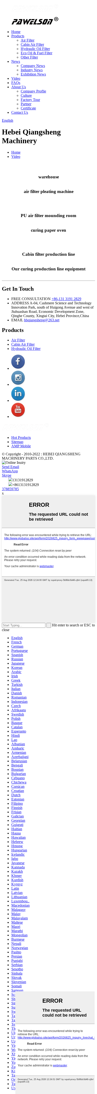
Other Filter (29, 57)
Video (15, 78)
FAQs (15, 83)
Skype (6, 475)
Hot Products (21, 438)
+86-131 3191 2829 (66, 299)
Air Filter (27, 40)
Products (17, 36)
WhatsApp (10, 471)
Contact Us (19, 112)
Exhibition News (33, 74)
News (15, 61)
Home (15, 32)
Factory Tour (30, 100)
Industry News (32, 70)
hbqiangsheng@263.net (41, 320)
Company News (33, 66)
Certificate (28, 108)
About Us (18, 87)
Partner (26, 104)
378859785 (10, 489)
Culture (26, 95)
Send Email (10, 467)
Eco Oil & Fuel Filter (36, 53)
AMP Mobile (21, 446)
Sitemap (17, 442)
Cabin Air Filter (32, 44)
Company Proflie (33, 91)
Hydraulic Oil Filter (35, 49)
